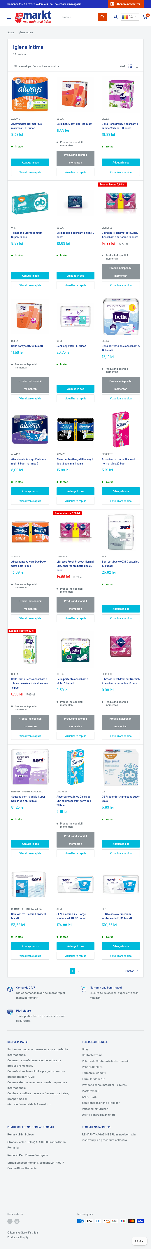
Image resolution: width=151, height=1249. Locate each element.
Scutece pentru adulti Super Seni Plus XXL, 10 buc (28, 798)
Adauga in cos (30, 162)
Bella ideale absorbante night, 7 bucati (75, 235)
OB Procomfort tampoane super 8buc (121, 798)
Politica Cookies (92, 1067)
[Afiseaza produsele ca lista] (136, 66)
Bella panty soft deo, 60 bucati (75, 123)
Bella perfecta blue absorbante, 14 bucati (121, 348)
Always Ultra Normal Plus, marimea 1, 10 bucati (26, 126)
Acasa (10, 32)
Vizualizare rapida (30, 172)
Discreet (107, 454)
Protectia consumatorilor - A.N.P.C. (104, 1084)
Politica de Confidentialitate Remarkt (106, 1061)
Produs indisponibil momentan (75, 158)
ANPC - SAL (89, 1096)
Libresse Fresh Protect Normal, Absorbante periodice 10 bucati (121, 681)
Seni (59, 340)
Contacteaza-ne (92, 1055)
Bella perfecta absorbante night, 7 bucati (72, 681)
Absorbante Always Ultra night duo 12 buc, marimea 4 (75, 461)
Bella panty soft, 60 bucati (27, 345)
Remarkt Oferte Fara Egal (27, 791)
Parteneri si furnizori (95, 1108)
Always (15, 118)
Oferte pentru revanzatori (98, 1114)
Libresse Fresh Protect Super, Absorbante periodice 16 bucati (120, 235)
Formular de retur (93, 1079)
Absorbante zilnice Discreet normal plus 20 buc (118, 461)
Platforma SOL (91, 1091)
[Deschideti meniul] (9, 17)
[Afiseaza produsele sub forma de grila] (130, 66)
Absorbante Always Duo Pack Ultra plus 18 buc (28, 563)
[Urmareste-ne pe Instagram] (17, 1221)
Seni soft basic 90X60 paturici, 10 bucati (120, 563)
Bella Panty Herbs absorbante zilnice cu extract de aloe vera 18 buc (29, 683)
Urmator (129, 971)
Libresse (107, 227)
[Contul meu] (115, 17)
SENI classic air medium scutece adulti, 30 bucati (117, 916)
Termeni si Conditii (94, 1072)
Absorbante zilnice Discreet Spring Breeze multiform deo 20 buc (74, 801)
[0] (145, 17)
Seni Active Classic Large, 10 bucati (28, 916)
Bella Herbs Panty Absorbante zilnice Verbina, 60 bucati (120, 126)
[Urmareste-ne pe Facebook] (10, 1221)
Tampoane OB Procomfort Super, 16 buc (26, 235)
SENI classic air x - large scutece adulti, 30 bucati (72, 916)
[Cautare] (102, 17)
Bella (60, 118)
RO (130, 16)
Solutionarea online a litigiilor (101, 1102)
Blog (85, 1049)
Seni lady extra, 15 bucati (72, 345)
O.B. (13, 227)
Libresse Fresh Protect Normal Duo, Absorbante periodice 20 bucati (75, 566)
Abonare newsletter (128, 4)
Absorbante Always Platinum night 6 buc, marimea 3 (28, 461)
